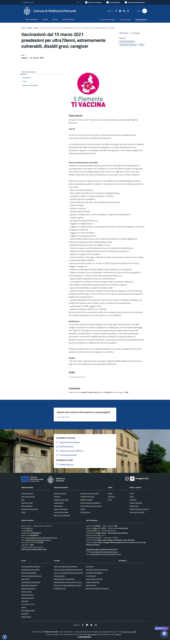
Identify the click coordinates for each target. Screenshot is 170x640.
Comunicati (111, 496)
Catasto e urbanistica (60, 509)
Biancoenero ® (92, 634)
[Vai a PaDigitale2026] (137, 478)
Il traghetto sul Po (60, 588)
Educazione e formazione (62, 515)
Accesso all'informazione (107, 19)
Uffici (22, 499)
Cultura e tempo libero (61, 512)
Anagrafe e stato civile (61, 499)
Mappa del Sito (26, 617)
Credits (23, 607)
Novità (29, 28)
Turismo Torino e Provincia (94, 579)
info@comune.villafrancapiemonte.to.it (38, 540)
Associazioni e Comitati (136, 512)
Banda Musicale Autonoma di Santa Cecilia (68, 582)
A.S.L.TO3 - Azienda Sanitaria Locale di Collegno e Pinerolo (73, 573)
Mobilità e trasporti (86, 499)
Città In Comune (127, 632)
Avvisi (36, 28)
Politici (23, 512)
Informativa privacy (27, 598)
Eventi (131, 493)
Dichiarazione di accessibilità (30, 569)
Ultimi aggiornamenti (28, 610)
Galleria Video (133, 506)
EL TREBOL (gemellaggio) (94, 573)
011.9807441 (28, 530)
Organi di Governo (27, 493)
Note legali (24, 601)
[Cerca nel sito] (144, 11)
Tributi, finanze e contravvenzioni (91, 506)
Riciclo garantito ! (59, 576)
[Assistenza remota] (134, 632)
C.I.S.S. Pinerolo (91, 576)
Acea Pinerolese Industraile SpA (64, 579)
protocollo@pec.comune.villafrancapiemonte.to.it (41, 537)
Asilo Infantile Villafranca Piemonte (97, 588)
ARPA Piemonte (91, 585)
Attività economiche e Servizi (138, 509)
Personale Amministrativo (29, 509)
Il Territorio (132, 499)
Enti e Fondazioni (26, 506)
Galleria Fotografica (135, 503)
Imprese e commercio (87, 496)
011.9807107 (28, 528)
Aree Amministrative (28, 496)
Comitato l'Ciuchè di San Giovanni (97, 569)
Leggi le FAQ (25, 579)
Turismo (82, 509)
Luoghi (131, 496)
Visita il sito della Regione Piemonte (65, 566)
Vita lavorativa (85, 512)
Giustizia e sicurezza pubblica (89, 493)
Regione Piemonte (28, 2)
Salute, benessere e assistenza (90, 503)
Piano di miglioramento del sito (31, 576)
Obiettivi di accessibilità (28, 573)
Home (23, 28)
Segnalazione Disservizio (29, 585)
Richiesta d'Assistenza (28, 588)
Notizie (110, 493)
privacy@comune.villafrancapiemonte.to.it (104, 552)
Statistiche (24, 613)
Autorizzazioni (58, 506)
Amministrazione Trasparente (30, 566)
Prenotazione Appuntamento (30, 582)
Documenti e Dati (27, 503)
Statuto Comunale (27, 595)
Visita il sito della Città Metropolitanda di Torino (69, 569)
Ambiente (57, 496)
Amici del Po (90, 566)
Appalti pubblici (59, 503)
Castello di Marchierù (92, 582)
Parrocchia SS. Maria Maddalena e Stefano (67, 585)
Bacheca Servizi (26, 591)
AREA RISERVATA (85, 637)
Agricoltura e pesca (60, 493)
